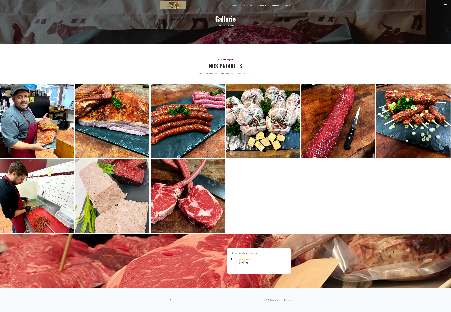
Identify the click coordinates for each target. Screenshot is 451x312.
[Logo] (173, 5)
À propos (248, 5)
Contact (288, 5)
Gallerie (275, 5)
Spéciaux (262, 5)
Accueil (235, 5)
